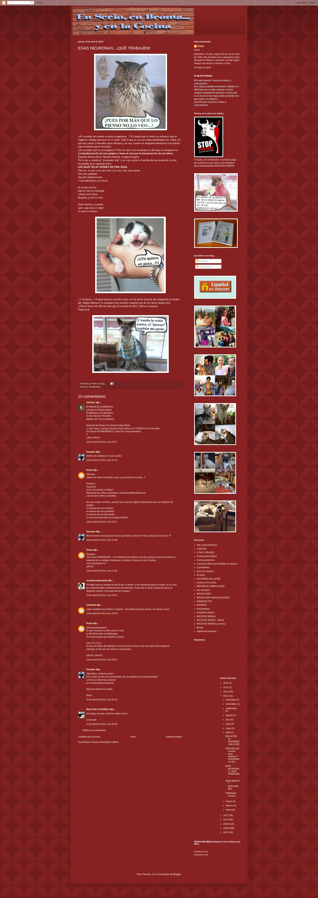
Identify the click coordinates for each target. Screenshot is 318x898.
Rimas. (200, 627)
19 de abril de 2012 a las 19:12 (101, 659)
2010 (226, 819)
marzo (229, 801)
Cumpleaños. (203, 567)
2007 (226, 832)
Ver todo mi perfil (202, 67)
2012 (226, 696)
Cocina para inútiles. (207, 556)
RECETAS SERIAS (206, 616)
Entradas (203, 261)
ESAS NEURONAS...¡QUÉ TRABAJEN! (232, 771)
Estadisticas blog (201, 855)
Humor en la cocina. (207, 582)
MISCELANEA (204, 593)
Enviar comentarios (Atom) (105, 742)
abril (228, 732)
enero (229, 810)
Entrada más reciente (89, 736)
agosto (229, 715)
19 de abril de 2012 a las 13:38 (101, 540)
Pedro (89, 470)
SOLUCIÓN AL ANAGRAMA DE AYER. (232, 740)
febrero (230, 805)
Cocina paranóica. (206, 560)
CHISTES (201, 549)
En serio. (201, 575)
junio (228, 724)
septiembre (231, 708)
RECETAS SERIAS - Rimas (210, 620)
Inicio (133, 736)
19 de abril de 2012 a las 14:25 (101, 570)
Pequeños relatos (205, 612)
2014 (226, 687)
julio (228, 719)
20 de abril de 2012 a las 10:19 (101, 699)
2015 (226, 683)
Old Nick (90, 402)
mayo (229, 728)
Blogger (177, 874)
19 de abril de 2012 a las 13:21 (101, 522)
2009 (226, 824)
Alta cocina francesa (207, 545)
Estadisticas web (201, 852)
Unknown (91, 605)
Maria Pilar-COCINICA (97, 709)
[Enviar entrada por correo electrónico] (111, 383)
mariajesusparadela (96, 580)
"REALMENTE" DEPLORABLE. (232, 785)
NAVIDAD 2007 (204, 601)
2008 (226, 828)
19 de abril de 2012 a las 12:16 (101, 460)
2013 (226, 691)
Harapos (90, 452)
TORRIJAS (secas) (230, 794)
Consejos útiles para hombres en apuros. (217, 563)
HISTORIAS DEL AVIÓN (208, 579)
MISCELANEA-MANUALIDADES (213, 597)
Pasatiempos (94, 387)
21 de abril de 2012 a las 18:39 (101, 724)
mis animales (203, 590)
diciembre (231, 699)
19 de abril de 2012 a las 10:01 (101, 442)
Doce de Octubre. (205, 571)
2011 (226, 815)
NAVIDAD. (202, 605)
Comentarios (205, 266)
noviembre (231, 704)
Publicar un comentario (94, 730)
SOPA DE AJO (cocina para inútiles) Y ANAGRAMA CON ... (232, 755)
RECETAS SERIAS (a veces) (211, 623)
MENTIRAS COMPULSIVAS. (211, 586)
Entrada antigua (174, 736)
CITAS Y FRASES (205, 552)
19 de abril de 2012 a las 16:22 (101, 595)
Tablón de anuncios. (207, 631)
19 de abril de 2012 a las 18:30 (101, 613)
